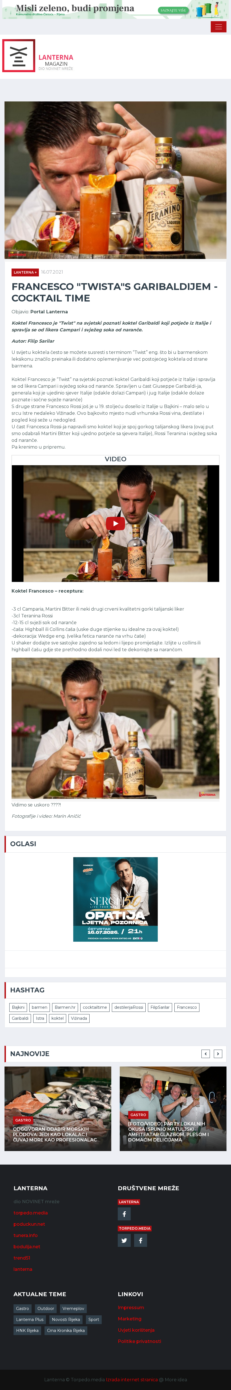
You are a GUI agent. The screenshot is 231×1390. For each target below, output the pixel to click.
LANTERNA (129, 1202)
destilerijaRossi (128, 1007)
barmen (39, 1007)
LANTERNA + (25, 272)
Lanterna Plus (29, 1319)
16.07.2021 (52, 272)
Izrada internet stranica (132, 1379)
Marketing (129, 1319)
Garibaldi (20, 1018)
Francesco (187, 1007)
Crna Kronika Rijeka (66, 1330)
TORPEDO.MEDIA (134, 1228)
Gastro (22, 1308)
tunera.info (26, 1235)
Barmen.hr (65, 1007)
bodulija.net (27, 1246)
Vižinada (79, 1018)
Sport (93, 1319)
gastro (60, 1115)
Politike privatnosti (139, 1341)
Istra (40, 1018)
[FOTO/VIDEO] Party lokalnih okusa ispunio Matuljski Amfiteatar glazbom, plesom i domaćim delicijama (90, 1132)
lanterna (23, 1269)
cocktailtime (95, 1007)
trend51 (22, 1258)
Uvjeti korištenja (136, 1330)
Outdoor (45, 1308)
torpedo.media (31, 1213)
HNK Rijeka (27, 1330)
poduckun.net (29, 1224)
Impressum (131, 1307)
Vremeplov (73, 1308)
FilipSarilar (160, 1007)
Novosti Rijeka (66, 1319)
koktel (58, 1018)
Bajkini (18, 1007)
